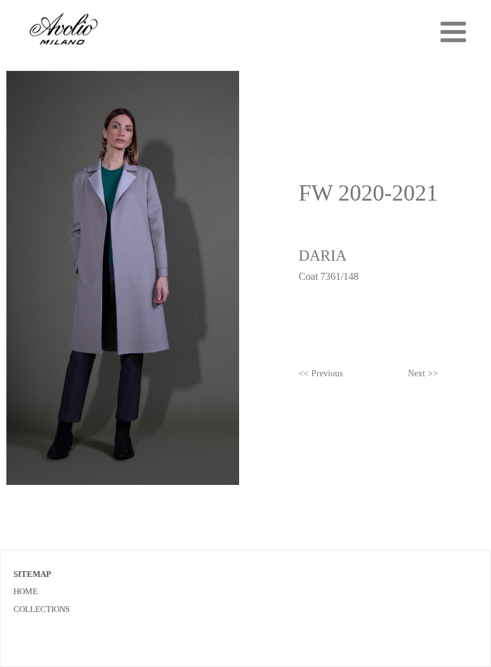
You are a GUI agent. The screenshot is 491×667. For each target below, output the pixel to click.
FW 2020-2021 (368, 193)
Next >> (423, 373)
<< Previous (321, 373)
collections (41, 609)
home (25, 591)
